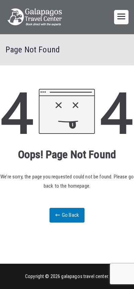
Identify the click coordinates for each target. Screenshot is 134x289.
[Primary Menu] (121, 17)
